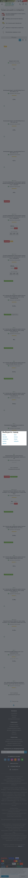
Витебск (4, 441)
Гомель (15, 439)
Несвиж (16, 437)
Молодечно (5, 439)
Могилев (5, 437)
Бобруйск (16, 441)
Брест (15, 434)
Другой (4, 443)
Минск (4, 434)
